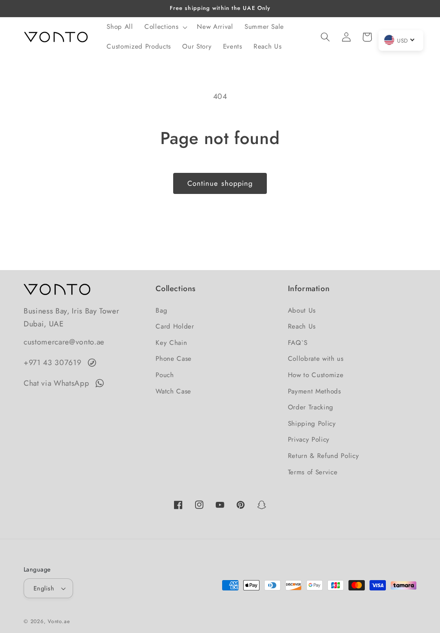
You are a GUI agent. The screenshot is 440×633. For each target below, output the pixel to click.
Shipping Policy (312, 423)
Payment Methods (314, 391)
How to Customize (316, 375)
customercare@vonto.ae (64, 341)
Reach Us (302, 326)
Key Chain (171, 342)
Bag (161, 310)
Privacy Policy (309, 439)
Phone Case (174, 358)
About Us (302, 310)
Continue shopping (220, 183)
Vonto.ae (59, 621)
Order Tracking (310, 407)
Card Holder (175, 326)
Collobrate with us (316, 358)
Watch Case (173, 391)
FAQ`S (298, 342)
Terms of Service (313, 472)
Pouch (165, 375)
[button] (165, 27)
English (44, 588)
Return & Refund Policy (323, 456)
